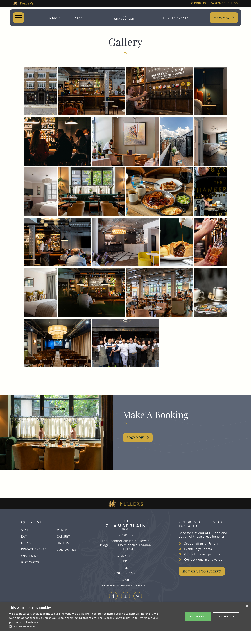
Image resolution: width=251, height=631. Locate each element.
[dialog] (125, 616)
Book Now (221, 18)
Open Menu (18, 17)
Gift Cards (30, 562)
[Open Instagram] (125, 596)
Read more (32, 622)
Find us (200, 3)
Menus (54, 17)
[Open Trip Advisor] (137, 596)
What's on (30, 556)
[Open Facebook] (113, 596)
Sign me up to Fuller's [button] (201, 571)
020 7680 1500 (226, 3)
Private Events (176, 17)
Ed (125, 561)
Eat (24, 536)
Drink (26, 543)
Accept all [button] (198, 616)
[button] (84, 626)
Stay (78, 17)
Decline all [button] (225, 616)
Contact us (66, 550)
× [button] (246, 606)
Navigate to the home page (124, 18)
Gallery (63, 537)
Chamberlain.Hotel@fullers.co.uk (125, 585)
